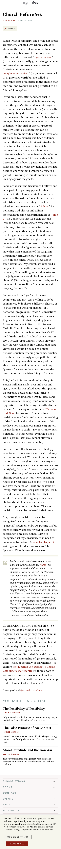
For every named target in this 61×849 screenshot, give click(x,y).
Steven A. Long (11, 754)
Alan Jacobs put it (44, 542)
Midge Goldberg (12, 713)
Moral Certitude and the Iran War (27, 750)
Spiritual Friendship (31, 690)
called (43, 564)
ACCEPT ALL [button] (17, 844)
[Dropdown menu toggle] (30, 781)
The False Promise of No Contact (27, 728)
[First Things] (30, 3)
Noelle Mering (11, 732)
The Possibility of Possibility (24, 708)
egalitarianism (43, 57)
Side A (44, 206)
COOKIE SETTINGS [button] (18, 837)
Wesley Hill (9, 20)
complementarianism (16, 73)
